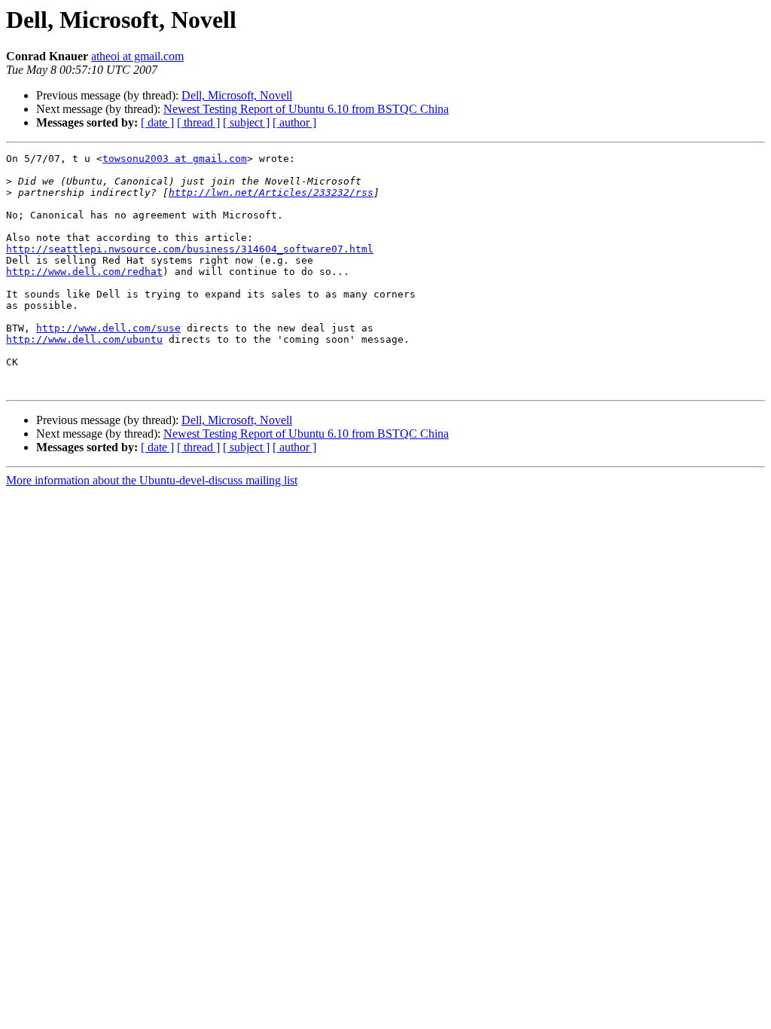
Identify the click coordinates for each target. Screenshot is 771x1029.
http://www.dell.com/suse (108, 328)
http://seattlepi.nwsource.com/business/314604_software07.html (189, 249)
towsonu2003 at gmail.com (174, 158)
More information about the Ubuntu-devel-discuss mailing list (151, 480)
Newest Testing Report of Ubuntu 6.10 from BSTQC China (306, 108)
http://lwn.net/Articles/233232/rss (271, 192)
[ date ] (157, 122)
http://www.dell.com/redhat (84, 271)
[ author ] (294, 122)
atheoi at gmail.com (137, 56)
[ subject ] (246, 122)
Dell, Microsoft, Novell (236, 95)
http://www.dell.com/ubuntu (84, 339)
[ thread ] (198, 122)
